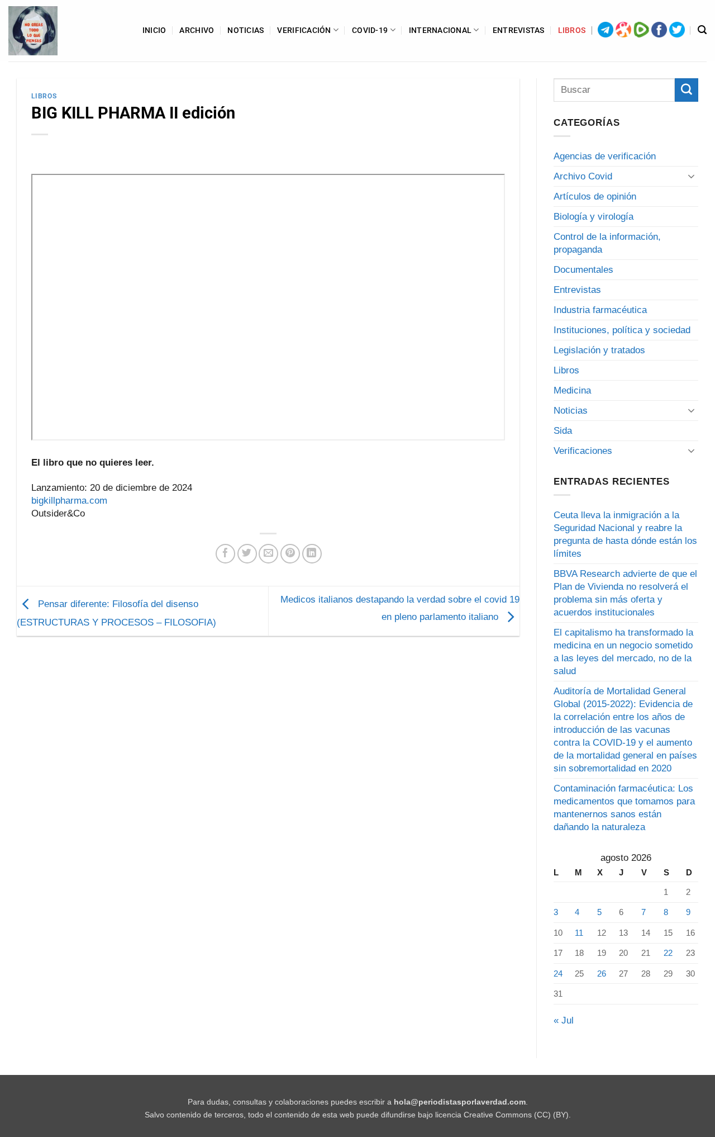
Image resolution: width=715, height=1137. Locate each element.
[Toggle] (691, 176)
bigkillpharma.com (69, 500)
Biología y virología (593, 216)
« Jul (564, 1020)
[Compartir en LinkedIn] (312, 553)
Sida (563, 430)
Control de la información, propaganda (607, 243)
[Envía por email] (268, 553)
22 (668, 953)
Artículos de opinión (595, 196)
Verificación (304, 30)
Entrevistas (519, 30)
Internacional (440, 30)
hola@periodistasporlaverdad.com (460, 1102)
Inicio (154, 30)
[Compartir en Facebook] (225, 553)
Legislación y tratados (599, 350)
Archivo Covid (583, 176)
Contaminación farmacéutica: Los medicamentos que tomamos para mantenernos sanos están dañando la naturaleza (624, 807)
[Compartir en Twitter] (247, 553)
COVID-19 (370, 30)
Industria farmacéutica (600, 310)
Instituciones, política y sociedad (622, 330)
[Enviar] (686, 90)
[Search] (702, 30)
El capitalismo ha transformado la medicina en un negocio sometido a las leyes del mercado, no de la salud (623, 651)
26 (601, 973)
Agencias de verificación (605, 156)
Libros (572, 30)
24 (558, 973)
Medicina (572, 390)
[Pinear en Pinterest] (290, 553)
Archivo (196, 30)
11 (579, 932)
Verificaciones (583, 451)
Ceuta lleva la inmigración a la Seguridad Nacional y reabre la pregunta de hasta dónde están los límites (625, 534)
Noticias (245, 30)
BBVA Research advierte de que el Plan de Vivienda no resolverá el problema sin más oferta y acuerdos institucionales (625, 593)
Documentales (583, 269)
